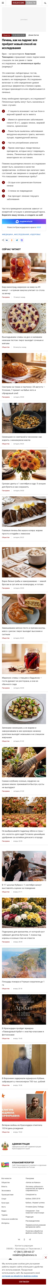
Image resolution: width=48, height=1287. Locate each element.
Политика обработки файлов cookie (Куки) (34, 1232)
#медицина (7, 234)
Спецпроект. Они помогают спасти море (35, 1212)
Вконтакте (19, 1239)
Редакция (29, 1217)
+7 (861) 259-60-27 (24, 1251)
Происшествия (7, 1195)
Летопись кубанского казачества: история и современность (35, 1188)
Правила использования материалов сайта (36, 1226)
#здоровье (35, 234)
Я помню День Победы (35, 1207)
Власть (4, 1187)
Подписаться (26, 221)
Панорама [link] (6, 297)
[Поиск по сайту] (45, 3)
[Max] (22, 240)
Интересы (5, 1223)
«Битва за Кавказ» (33, 1182)
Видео (3, 1211)
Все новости (6, 1178)
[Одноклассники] (12, 240)
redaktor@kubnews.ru (25, 1255)
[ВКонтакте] (7, 240)
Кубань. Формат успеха (35, 1203)
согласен (24, 1282)
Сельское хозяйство (9, 1219)
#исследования (21, 234)
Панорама (30, 1178)
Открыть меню (3, 3)
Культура (5, 1203)
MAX (39, 227)
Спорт (3, 1199)
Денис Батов (33, 35)
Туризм (4, 1215)
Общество (6, 35)
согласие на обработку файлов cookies (20, 1276)
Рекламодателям (33, 1221)
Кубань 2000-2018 (33, 1199)
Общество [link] (5, 347)
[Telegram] (17, 240)
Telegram (30, 1239)
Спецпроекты (31, 1195)
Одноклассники (24, 1239)
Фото (3, 1207)
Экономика (6, 1191)
